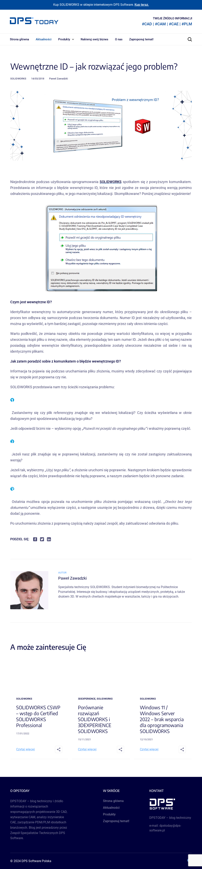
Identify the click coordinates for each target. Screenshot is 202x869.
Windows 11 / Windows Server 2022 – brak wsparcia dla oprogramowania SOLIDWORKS (162, 719)
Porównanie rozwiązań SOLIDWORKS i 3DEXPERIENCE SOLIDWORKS (94, 719)
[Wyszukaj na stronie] (189, 39)
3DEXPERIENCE (86, 698)
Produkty (64, 39)
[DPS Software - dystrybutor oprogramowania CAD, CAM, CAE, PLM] (170, 804)
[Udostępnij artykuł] (58, 749)
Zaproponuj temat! (141, 39)
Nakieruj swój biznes (94, 39)
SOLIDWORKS (18, 78)
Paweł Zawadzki (58, 78)
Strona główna (19, 39)
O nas (119, 39)
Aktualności (43, 39)
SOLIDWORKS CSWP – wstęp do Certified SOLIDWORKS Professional (38, 716)
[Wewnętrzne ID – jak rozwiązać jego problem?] (29, 608)
